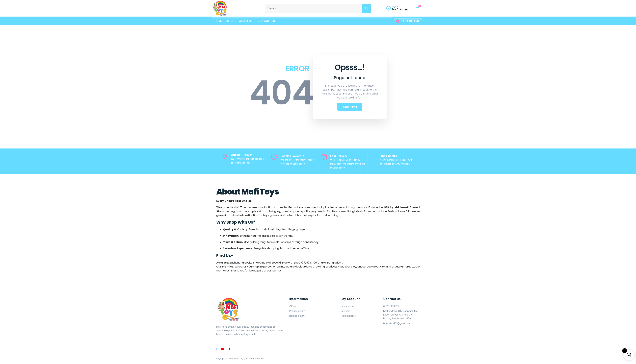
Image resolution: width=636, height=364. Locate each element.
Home (218, 21)
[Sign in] (388, 8)
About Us (245, 21)
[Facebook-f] (216, 349)
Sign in (395, 6)
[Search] (366, 8)
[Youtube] (222, 349)
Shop (230, 21)
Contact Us (266, 21)
